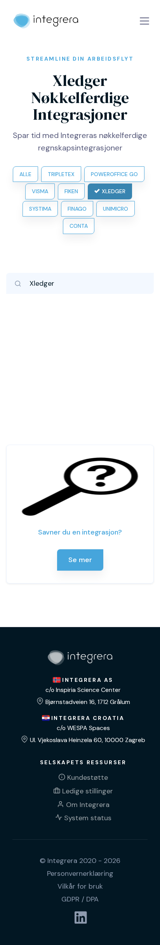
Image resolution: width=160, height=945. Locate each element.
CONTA (79, 225)
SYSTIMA (40, 208)
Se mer (80, 559)
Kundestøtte (87, 777)
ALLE (25, 174)
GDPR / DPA (80, 899)
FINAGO (77, 208)
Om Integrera (88, 804)
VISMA (40, 191)
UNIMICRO (115, 208)
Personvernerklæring (80, 873)
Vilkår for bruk (80, 886)
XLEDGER (113, 191)
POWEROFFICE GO (114, 174)
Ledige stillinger (87, 791)
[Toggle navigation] (144, 21)
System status (87, 818)
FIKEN (71, 191)
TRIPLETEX (61, 174)
